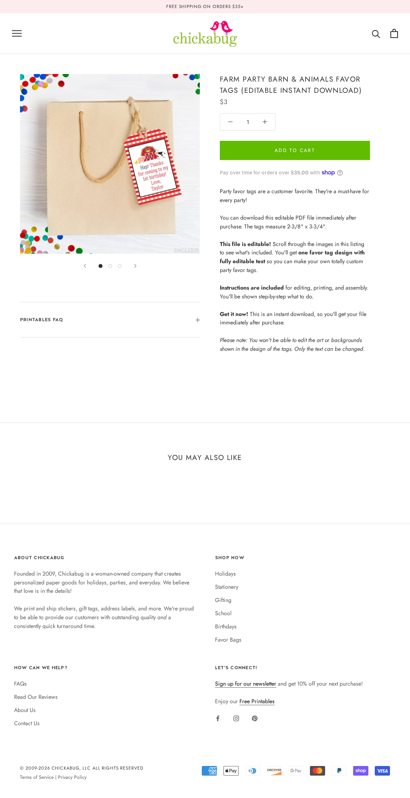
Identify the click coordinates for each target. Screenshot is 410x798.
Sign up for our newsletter (245, 684)
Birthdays (226, 626)
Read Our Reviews (36, 697)
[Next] (135, 266)
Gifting (223, 600)
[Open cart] (394, 33)
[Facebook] (218, 718)
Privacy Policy (72, 777)
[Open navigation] (17, 33)
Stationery (226, 587)
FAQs (20, 684)
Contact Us (27, 723)
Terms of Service (37, 777)
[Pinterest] (254, 718)
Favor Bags (228, 640)
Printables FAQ (41, 319)
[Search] (376, 33)
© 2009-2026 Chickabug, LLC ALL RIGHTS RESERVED (81, 768)
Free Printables (257, 701)
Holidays (225, 574)
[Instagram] (236, 718)
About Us (25, 710)
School (223, 613)
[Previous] (85, 266)
